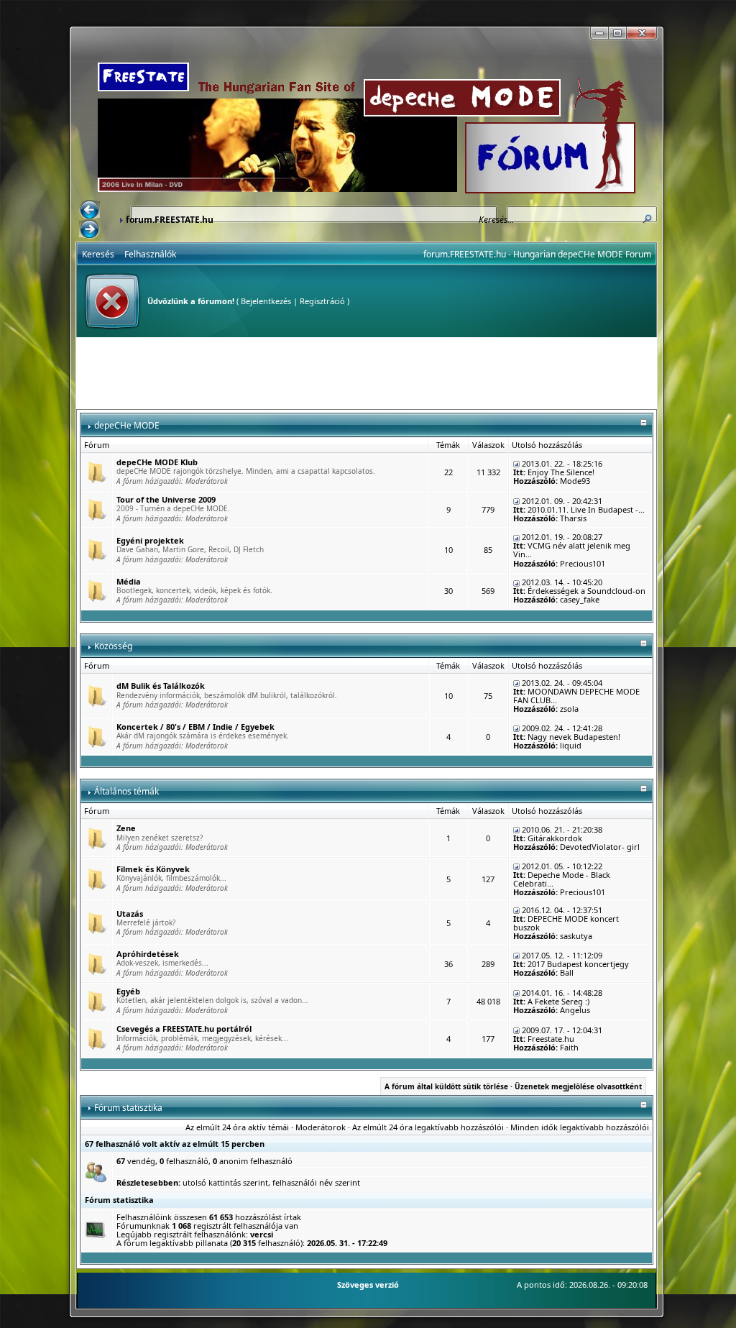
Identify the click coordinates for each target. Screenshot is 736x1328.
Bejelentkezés (266, 301)
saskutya (576, 935)
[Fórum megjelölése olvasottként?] (96, 471)
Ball (567, 972)
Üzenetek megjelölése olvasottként (578, 1086)
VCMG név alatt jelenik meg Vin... (571, 549)
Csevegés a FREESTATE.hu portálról (184, 1028)
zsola (569, 708)
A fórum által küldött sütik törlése (446, 1086)
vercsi (261, 1234)
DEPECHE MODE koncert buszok (566, 923)
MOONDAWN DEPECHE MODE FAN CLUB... (576, 695)
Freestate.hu (551, 1038)
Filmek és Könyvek (153, 869)
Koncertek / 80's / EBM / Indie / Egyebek (195, 726)
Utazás (129, 913)
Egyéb (128, 991)
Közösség (113, 646)
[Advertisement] (366, 373)
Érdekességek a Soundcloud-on (586, 590)
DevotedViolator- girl (600, 846)
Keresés (98, 254)
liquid (570, 745)
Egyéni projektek (150, 540)
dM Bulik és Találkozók (160, 685)
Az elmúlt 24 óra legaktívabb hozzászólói (428, 1127)
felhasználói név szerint (316, 1182)
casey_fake (579, 599)
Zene (126, 828)
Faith (569, 1047)
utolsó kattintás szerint (225, 1182)
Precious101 (582, 563)
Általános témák (126, 791)
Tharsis (573, 518)
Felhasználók (150, 254)
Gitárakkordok (555, 838)
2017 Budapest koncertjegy (578, 963)
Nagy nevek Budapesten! (574, 736)
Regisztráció (322, 301)
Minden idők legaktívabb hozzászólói (579, 1127)
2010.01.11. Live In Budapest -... (586, 509)
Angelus (575, 1009)
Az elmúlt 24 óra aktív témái (237, 1127)
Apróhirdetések (147, 953)
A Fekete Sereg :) (558, 1001)
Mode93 (575, 480)
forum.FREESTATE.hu (169, 220)
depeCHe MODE (127, 425)
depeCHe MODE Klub (157, 462)
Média (128, 581)
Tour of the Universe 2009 (166, 499)
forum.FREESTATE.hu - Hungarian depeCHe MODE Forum (537, 254)
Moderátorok (206, 481)
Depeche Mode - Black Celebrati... (561, 879)
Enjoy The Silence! (561, 472)
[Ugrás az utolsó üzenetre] (516, 463)
